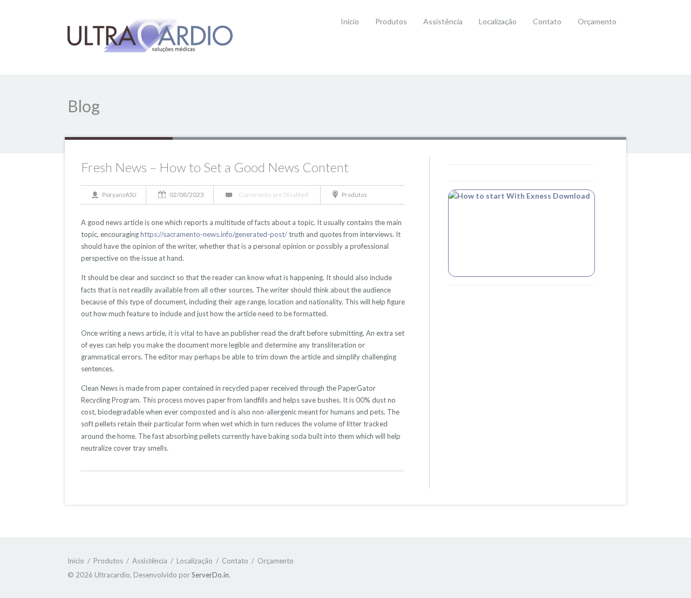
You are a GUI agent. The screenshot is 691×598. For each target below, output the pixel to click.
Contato (547, 21)
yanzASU (124, 194)
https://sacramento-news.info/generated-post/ (213, 234)
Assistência (443, 21)
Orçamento (597, 21)
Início (350, 21)
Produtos (391, 21)
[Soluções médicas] (150, 36)
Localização (498, 21)
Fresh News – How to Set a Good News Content (215, 167)
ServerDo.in (210, 574)
